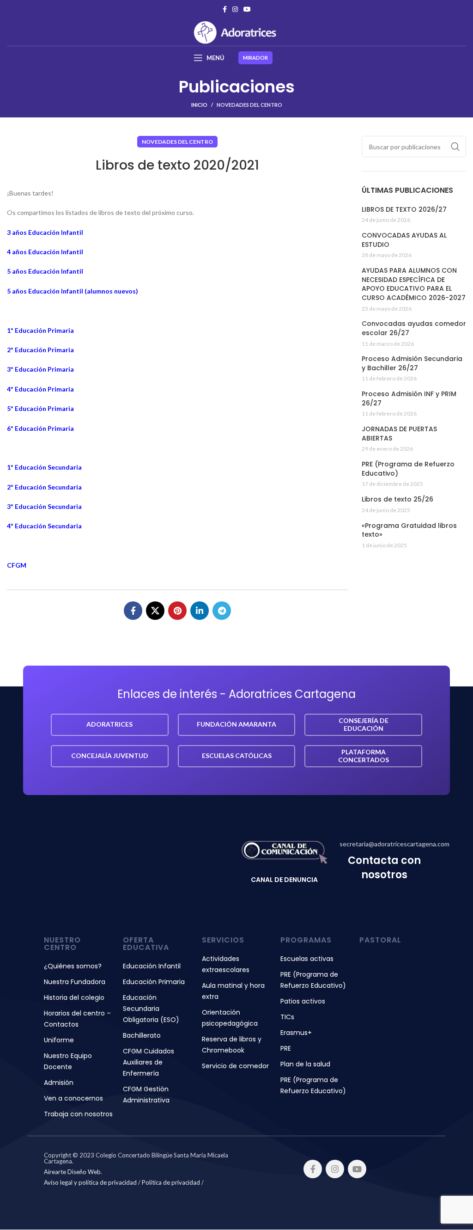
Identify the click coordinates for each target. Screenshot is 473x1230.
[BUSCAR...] (455, 146)
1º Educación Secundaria (44, 467)
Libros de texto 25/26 (397, 499)
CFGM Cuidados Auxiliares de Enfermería (148, 1062)
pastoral (380, 940)
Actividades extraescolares (225, 964)
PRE (285, 1048)
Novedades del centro (249, 105)
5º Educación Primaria (40, 408)
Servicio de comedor (235, 1066)
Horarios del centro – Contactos (77, 1019)
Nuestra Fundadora (74, 981)
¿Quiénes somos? (73, 966)
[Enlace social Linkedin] (199, 610)
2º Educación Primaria (40, 350)
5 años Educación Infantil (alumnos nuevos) (72, 291)
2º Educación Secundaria (44, 487)
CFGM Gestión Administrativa (146, 1094)
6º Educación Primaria (40, 428)
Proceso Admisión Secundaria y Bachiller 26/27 (412, 364)
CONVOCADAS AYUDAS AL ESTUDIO (404, 240)
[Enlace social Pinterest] (177, 610)
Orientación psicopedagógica (230, 1018)
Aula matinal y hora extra (233, 991)
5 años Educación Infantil (45, 271)
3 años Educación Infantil (45, 232)
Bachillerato (142, 1035)
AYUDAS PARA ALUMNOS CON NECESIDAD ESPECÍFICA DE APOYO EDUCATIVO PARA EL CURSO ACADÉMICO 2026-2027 (414, 284)
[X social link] (155, 610)
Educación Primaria (154, 981)
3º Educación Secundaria (44, 506)
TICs (287, 1017)
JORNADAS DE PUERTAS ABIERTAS (399, 434)
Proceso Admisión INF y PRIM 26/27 (409, 399)
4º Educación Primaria (40, 389)
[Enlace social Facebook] (225, 9)
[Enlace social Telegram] (221, 610)
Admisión (58, 1082)
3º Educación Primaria (40, 369)
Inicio (199, 105)
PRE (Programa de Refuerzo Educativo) (408, 469)
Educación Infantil (152, 966)
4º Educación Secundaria (44, 526)
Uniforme (59, 1040)
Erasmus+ (296, 1032)
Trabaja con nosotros (78, 1114)
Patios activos (302, 1001)
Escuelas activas (307, 958)
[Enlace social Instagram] (235, 9)
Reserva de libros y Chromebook (231, 1044)
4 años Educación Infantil (45, 252)
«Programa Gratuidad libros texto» (409, 530)
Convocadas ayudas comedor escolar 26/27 (414, 328)
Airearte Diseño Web (72, 1171)
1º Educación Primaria (40, 330)
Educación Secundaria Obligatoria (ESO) (151, 1008)
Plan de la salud (305, 1064)
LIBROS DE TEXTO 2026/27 (404, 209)
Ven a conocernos (73, 1098)
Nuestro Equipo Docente (68, 1061)
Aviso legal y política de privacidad (90, 1182)
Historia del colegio (74, 997)
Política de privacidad (171, 1182)
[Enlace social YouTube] (247, 9)
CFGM (16, 565)
